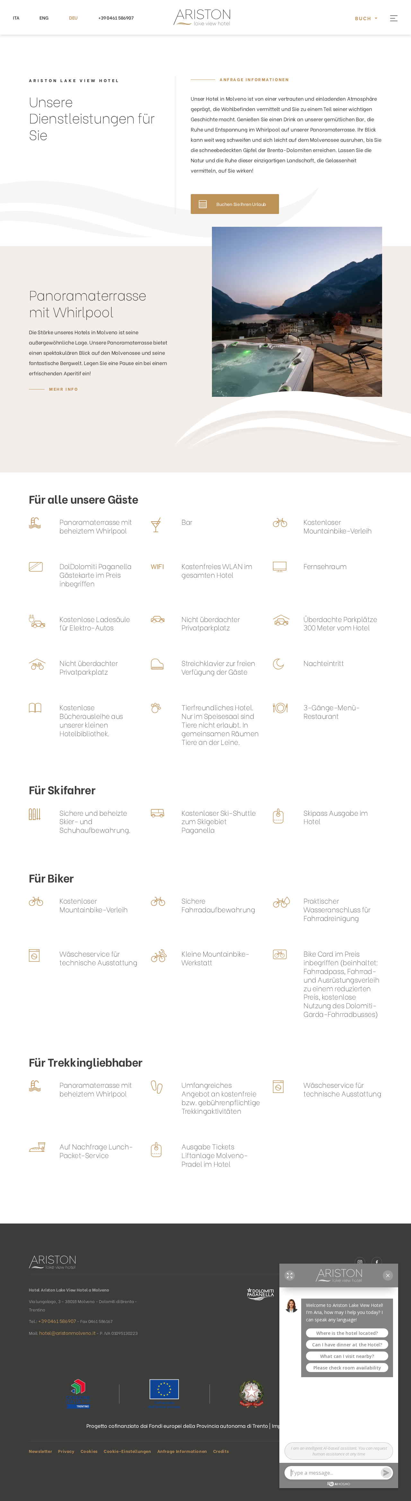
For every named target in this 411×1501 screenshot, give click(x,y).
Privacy (66, 1451)
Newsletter (40, 1451)
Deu (73, 17)
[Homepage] (205, 17)
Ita (16, 17)
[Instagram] (363, 1261)
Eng (43, 17)
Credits (221, 1451)
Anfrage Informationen (254, 79)
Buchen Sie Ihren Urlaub (241, 203)
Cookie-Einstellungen (127, 1451)
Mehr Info (63, 389)
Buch (364, 17)
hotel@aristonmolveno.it (67, 1332)
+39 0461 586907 (116, 17)
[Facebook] (377, 1261)
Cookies (89, 1451)
